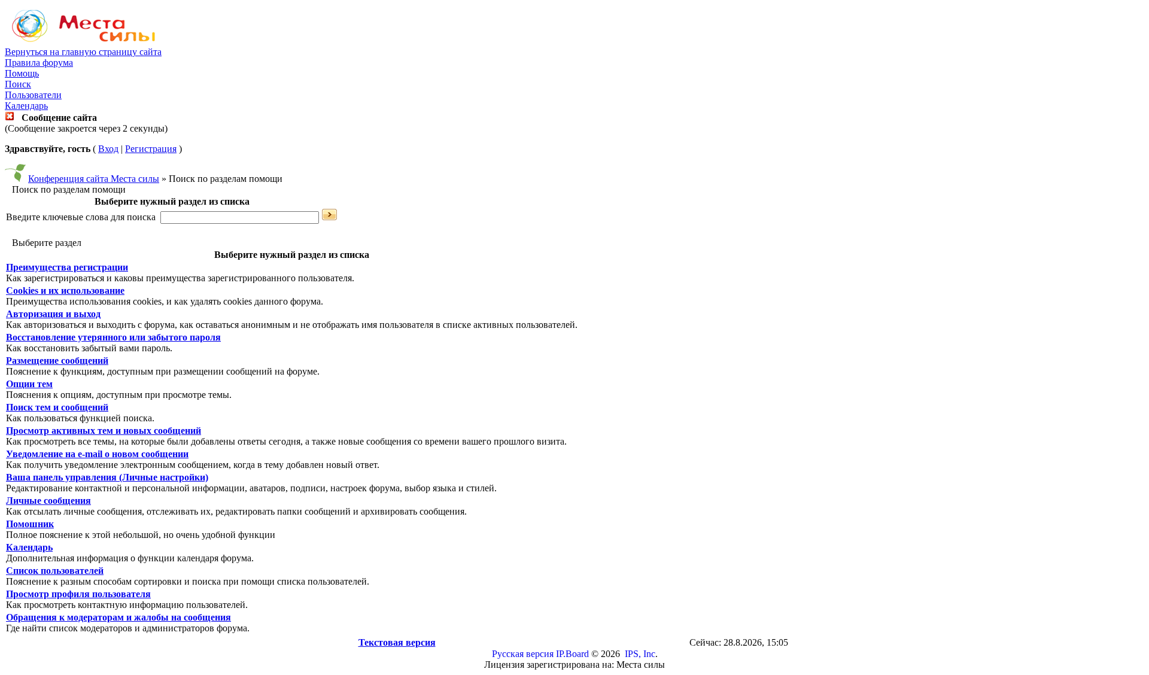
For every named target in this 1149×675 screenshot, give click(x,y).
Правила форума (39, 62)
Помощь (22, 73)
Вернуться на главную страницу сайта (83, 52)
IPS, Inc (640, 654)
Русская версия (523, 654)
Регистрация (151, 149)
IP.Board (572, 654)
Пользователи (33, 95)
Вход (108, 149)
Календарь (26, 106)
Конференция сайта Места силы (93, 179)
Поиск (18, 84)
